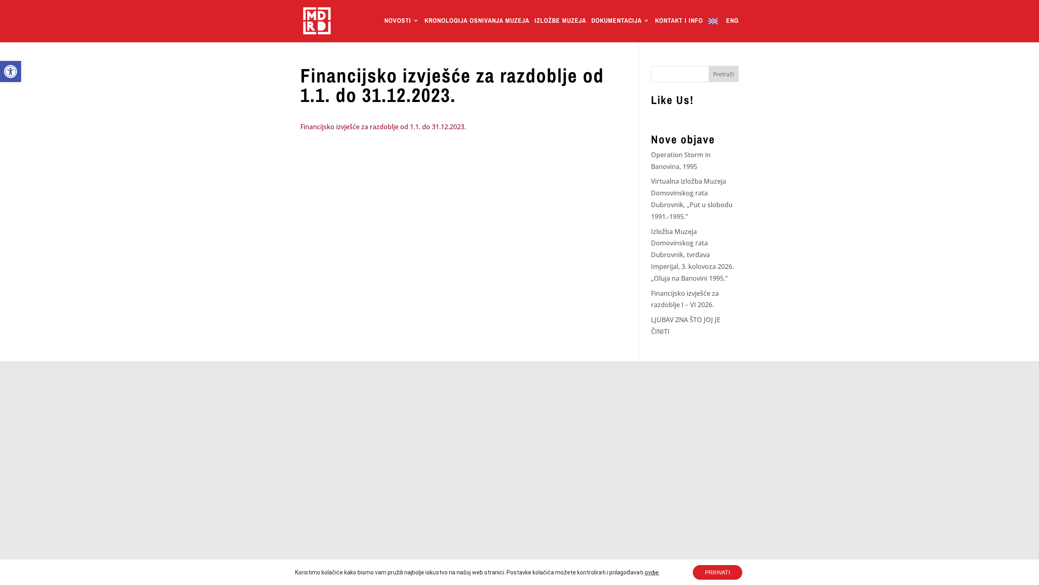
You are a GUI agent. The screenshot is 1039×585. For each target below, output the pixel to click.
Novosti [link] (397, 21)
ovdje (652, 572)
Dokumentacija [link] (616, 21)
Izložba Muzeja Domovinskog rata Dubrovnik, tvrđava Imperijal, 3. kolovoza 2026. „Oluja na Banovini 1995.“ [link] (692, 255)
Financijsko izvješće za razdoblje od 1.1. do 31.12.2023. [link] (383, 126)
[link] (10, 71)
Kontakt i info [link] (679, 21)
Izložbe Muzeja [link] (560, 21)
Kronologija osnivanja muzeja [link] (477, 21)
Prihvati (717, 572)
